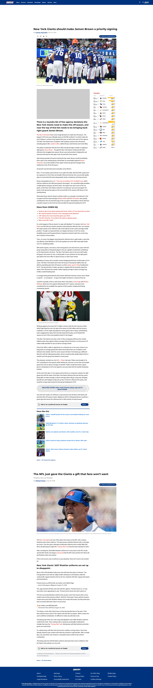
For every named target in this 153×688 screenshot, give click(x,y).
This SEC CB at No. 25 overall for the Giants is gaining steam (58, 218)
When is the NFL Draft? (46, 220)
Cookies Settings (96, 679)
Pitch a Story (58, 676)
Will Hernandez (74, 198)
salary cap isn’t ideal (73, 265)
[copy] (46, 36)
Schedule (30, 2)
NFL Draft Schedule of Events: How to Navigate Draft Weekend (59, 213)
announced (59, 553)
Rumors (23, 2)
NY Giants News (46, 660)
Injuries (49, 2)
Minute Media (28, 683)
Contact (77, 673)
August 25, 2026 (62, 585)
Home (38, 460)
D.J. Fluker (61, 360)
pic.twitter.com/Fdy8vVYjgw (65, 583)
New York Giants (45, 540)
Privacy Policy (79, 676)
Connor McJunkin (41, 32)
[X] (143, 2)
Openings (57, 673)
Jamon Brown (48, 150)
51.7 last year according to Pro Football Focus (68, 181)
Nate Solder (63, 198)
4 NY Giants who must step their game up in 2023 (54, 216)
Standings (37, 2)
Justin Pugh (76, 282)
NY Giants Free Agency (48, 460)
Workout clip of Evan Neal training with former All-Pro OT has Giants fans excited (64, 211)
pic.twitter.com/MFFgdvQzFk (48, 605)
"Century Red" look (63, 547)
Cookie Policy (112, 676)
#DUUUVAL (52, 583)
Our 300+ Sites (95, 673)
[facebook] (139, 2)
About (39, 673)
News (18, 2)
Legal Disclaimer (42, 679)
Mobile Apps (112, 673)
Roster (44, 2)
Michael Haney (41, 481)
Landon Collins (55, 144)
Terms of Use (95, 676)
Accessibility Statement (61, 679)
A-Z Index (78, 679)
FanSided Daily (41, 676)
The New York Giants (43, 135)
